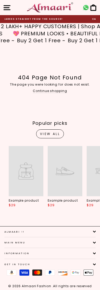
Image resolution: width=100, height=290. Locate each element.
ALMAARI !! (14, 231)
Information (16, 253)
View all (50, 134)
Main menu (14, 242)
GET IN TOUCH (17, 264)
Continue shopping (50, 91)
